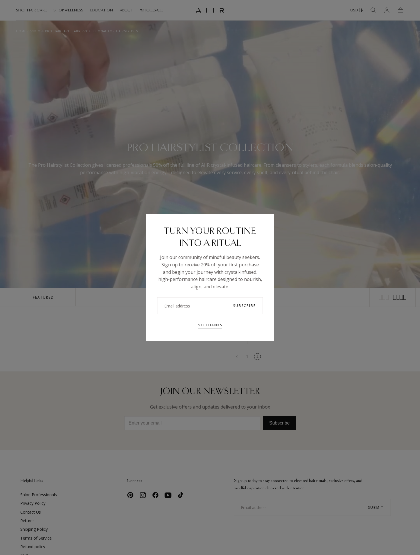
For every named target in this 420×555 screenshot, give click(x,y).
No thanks (210, 325)
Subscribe (244, 305)
